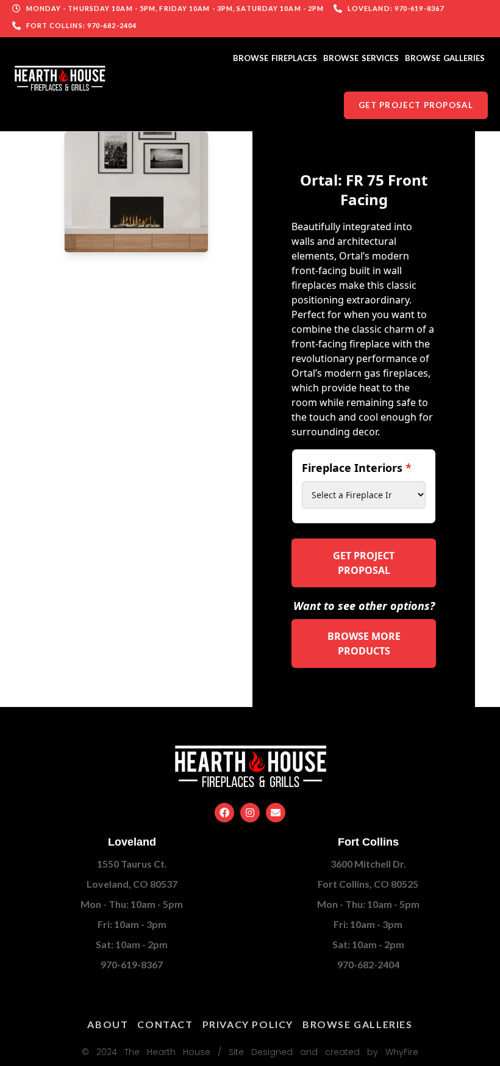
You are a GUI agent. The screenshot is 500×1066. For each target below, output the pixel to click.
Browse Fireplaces (275, 58)
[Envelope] (275, 812)
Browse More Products (364, 643)
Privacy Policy (247, 1024)
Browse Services (361, 58)
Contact (165, 1024)
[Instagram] (250, 812)
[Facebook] (224, 812)
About (107, 1024)
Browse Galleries (445, 58)
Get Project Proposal (364, 563)
